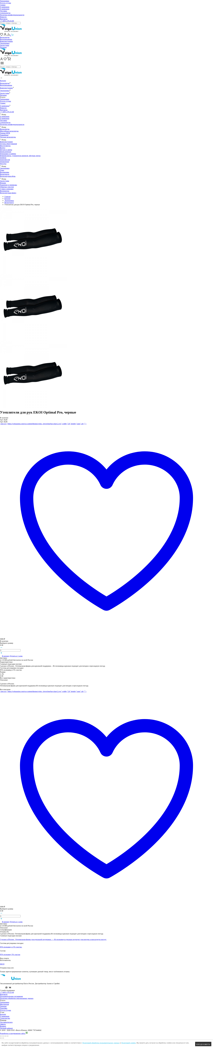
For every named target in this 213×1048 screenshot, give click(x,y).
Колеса (2, 148)
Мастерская (4, 1004)
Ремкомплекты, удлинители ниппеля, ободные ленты (20, 156)
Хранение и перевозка (8, 185)
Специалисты (5, 13)
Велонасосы (4, 191)
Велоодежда (4, 174)
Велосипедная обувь (7, 176)
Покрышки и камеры (8, 154)
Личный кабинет (6, 1028)
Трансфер (3, 1008)
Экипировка (4, 43)
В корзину (6, 656)
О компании (4, 7)
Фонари (3, 183)
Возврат (3, 1026)
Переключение (5, 152)
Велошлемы (4, 172)
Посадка (3, 164)
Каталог (3, 81)
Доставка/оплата (6, 1022)
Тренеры (3, 1006)
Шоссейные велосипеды (9, 131)
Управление (4, 162)
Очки (2, 170)
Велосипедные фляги (8, 193)
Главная (7, 197)
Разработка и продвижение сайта (13, 1033)
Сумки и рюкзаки (6, 189)
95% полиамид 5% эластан (10, 954)
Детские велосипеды (8, 137)
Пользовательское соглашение (11, 996)
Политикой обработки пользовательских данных (100, 1043)
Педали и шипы (6, 150)
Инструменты (5, 146)
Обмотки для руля (7, 187)
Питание (3, 47)
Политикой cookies (128, 1043)
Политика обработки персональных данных (16, 998)
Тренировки (4, 1)
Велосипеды (4, 37)
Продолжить (203, 1044)
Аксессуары (4, 45)
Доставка (3, 11)
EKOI (2, 964)
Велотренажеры (6, 39)
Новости (3, 17)
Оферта (3, 1024)
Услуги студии (5, 3)
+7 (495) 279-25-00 (7, 21)
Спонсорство (5, 1018)
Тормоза (3, 158)
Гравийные (4, 135)
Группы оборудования (8, 144)
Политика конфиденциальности (12, 15)
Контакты (3, 19)
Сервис (3, 5)
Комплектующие (6, 41)
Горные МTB (5, 133)
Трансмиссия (5, 160)
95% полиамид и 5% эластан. (11, 947)
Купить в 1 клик (16, 656)
